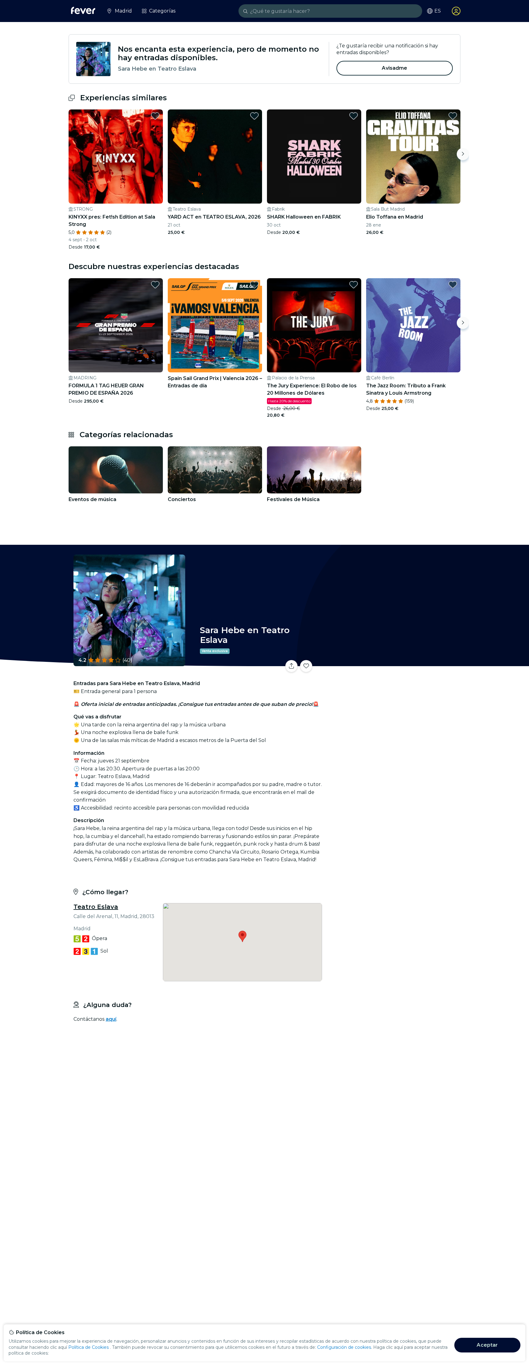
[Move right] (463, 154)
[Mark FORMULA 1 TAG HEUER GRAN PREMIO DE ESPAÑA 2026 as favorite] (155, 285)
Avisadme (394, 68)
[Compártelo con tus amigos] (291, 666)
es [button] (437, 11)
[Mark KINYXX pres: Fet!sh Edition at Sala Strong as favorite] (155, 116)
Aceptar (487, 1345)
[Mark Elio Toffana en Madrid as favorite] (453, 116)
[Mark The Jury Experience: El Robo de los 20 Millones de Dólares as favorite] (354, 285)
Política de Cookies (88, 1347)
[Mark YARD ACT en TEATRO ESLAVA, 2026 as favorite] (254, 116)
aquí (111, 1019)
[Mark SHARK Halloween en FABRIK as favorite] (354, 116)
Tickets (392, 662)
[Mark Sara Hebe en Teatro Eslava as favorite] (306, 666)
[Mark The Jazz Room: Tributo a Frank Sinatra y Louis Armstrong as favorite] (453, 285)
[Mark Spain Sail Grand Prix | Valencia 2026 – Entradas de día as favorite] (254, 285)
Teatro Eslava (95, 906)
